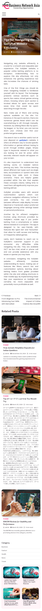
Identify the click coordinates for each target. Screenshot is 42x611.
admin (7, 52)
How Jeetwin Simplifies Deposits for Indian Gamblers (19, 349)
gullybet (23, 140)
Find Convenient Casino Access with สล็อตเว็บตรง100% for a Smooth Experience (11, 605)
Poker (6, 36)
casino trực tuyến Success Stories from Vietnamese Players (10, 583)
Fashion (4, 550)
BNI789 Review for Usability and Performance (17, 523)
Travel (4, 561)
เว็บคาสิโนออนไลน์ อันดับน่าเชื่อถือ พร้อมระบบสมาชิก (29, 603)
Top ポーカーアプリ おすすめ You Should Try (19, 400)
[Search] (38, 14)
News (3, 558)
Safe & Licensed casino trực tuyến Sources (29, 582)
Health (4, 554)
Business (5, 547)
